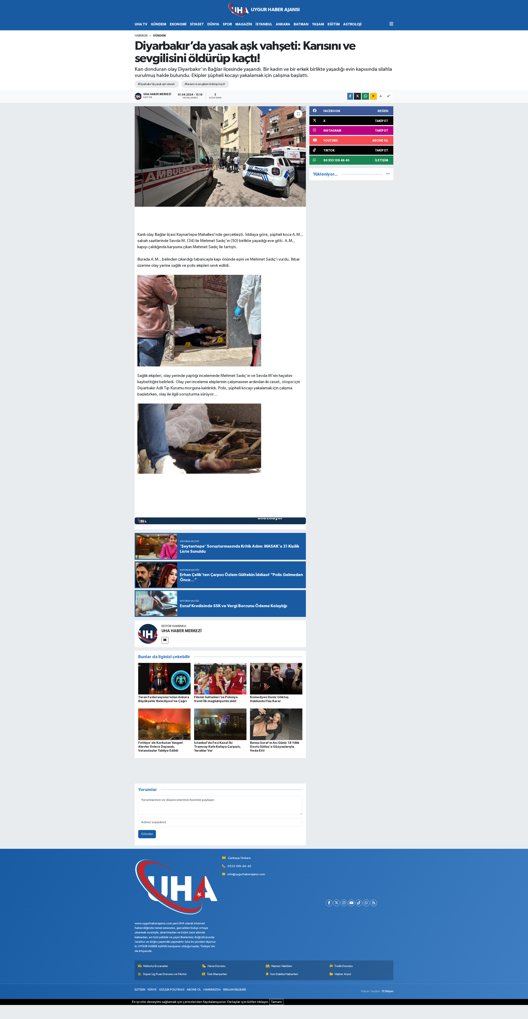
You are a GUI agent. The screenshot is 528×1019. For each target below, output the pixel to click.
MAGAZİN (243, 24)
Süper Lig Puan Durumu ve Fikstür (165, 974)
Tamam (276, 1002)
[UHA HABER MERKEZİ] (148, 633)
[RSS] (373, 903)
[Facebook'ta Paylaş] (350, 96)
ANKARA (283, 24)
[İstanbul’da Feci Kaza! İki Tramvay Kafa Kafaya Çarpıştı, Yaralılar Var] (220, 724)
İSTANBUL (264, 24)
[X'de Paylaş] (357, 96)
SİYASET (197, 24)
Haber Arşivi (343, 974)
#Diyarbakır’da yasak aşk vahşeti (156, 84)
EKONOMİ (178, 24)
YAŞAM (318, 24)
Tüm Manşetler (217, 974)
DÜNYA (213, 24)
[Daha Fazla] (373, 96)
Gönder (147, 834)
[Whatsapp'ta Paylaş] (365, 96)
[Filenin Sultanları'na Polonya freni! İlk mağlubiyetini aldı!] (220, 678)
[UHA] (264, 10)
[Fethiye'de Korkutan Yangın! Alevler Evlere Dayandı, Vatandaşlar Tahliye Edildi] (164, 724)
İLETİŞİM (140, 989)
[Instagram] (344, 903)
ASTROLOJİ (352, 24)
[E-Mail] (164, 640)
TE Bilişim (387, 991)
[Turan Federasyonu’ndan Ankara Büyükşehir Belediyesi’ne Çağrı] (164, 678)
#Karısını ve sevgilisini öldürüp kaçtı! (205, 84)
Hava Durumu (216, 966)
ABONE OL (194, 989)
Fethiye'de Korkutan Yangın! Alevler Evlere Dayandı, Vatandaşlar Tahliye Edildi (160, 746)
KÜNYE (152, 989)
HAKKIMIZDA (212, 989)
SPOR (227, 24)
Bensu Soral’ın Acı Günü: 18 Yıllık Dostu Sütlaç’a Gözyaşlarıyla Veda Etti (274, 746)
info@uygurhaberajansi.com (246, 874)
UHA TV (141, 24)
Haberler (141, 35)
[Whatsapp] (366, 903)
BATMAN (301, 24)
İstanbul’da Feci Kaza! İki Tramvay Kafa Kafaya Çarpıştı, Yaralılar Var (217, 746)
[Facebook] (329, 903)
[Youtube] (351, 903)
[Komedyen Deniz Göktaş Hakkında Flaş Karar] (276, 678)
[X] (336, 903)
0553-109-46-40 (239, 866)
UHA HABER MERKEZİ (181, 631)
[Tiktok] (358, 903)
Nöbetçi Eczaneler (155, 966)
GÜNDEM (158, 24)
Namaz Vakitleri (281, 966)
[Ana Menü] (391, 24)
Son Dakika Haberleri (284, 974)
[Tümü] (388, 174)
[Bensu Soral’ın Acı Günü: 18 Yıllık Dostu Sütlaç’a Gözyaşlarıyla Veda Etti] (276, 724)
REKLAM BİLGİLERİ (234, 989)
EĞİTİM (334, 24)
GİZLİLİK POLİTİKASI (171, 989)
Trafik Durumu (343, 966)
